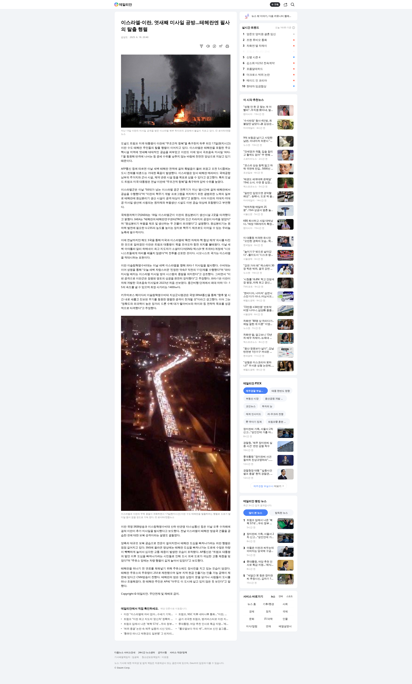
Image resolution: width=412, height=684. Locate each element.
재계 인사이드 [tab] (253, 414)
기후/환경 (268, 604)
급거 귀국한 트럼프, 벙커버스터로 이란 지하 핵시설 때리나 (203, 619)
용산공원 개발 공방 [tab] (275, 398)
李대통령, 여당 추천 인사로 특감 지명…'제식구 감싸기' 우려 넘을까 (203, 624)
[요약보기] (201, 46)
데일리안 (125, 4)
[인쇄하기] (227, 46)
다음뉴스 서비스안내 (124, 652)
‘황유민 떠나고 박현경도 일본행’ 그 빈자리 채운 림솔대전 (149, 633)
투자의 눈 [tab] (267, 406)
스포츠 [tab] (289, 596)
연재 (268, 626)
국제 (285, 611)
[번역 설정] (214, 46)
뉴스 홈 (252, 604)
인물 (285, 619)
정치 (268, 611)
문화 (251, 619)
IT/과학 (268, 619)
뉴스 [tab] (273, 596)
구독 (276, 4)
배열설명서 (285, 626)
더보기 (267, 486)
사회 (285, 604)
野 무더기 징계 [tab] (254, 421)
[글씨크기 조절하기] (221, 46)
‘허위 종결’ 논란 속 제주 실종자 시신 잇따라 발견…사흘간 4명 (149, 628)
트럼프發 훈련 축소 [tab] (278, 421)
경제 (251, 611)
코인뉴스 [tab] (251, 406)
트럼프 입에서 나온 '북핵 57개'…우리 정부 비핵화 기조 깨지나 (149, 624)
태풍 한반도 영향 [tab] (281, 390)
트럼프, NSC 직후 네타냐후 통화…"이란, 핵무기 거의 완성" (203, 614)
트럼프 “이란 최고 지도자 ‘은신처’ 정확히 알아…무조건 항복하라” (149, 619)
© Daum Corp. (122, 667)
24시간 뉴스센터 (146, 652)
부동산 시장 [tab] (252, 398)
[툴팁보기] (293, 27)
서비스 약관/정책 (178, 652)
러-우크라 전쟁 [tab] (275, 414)
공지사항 (162, 652)
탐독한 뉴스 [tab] (281, 512)
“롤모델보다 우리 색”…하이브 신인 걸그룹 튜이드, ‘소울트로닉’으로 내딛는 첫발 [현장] (203, 628)
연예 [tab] (281, 596)
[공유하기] (285, 4)
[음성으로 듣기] (208, 46)
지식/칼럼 (251, 626)
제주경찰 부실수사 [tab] (256, 390)
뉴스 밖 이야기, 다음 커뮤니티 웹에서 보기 (274, 16)
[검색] (294, 4)
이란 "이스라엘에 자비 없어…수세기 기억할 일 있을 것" (149, 614)
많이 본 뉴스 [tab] (255, 512)
